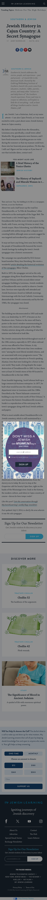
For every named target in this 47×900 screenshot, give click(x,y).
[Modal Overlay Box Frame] (23, 450)
